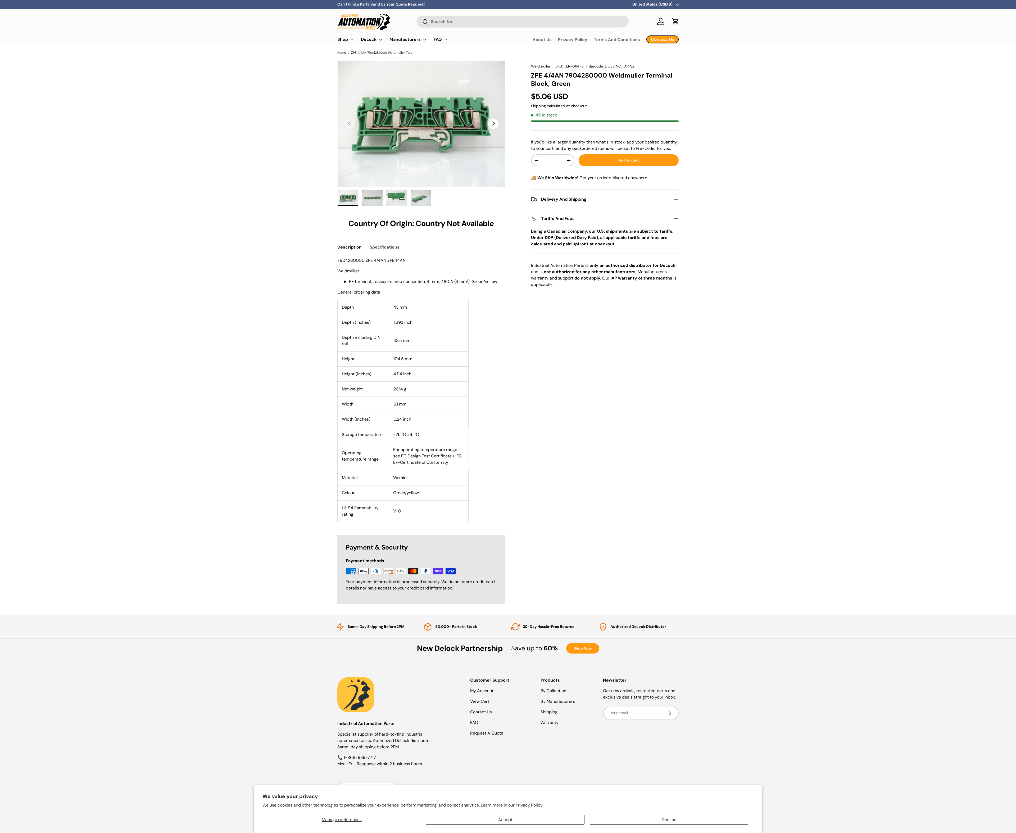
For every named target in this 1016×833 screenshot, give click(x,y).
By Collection (553, 691)
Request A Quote (486, 733)
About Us (542, 39)
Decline (669, 819)
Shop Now (583, 648)
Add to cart (628, 160)
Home (341, 52)
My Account (481, 691)
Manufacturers (405, 39)
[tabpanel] (421, 389)
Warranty (550, 722)
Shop (342, 39)
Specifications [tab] (385, 247)
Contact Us (481, 712)
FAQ (438, 39)
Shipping (538, 105)
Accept (505, 819)
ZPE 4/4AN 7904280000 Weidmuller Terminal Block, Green (383, 52)
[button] (675, 21)
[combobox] (522, 22)
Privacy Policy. (529, 805)
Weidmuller (540, 66)
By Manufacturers (558, 701)
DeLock (369, 39)
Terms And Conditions (617, 39)
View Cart (479, 701)
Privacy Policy (572, 39)
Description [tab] (349, 247)
